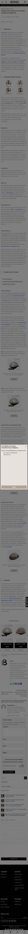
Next (14, 487)
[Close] (26, 446)
